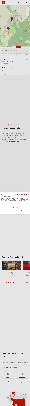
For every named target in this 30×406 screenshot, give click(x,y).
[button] (3, 195)
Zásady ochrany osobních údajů (22, 194)
